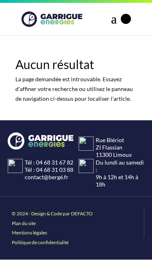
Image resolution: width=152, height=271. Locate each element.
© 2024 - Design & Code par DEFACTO (52, 213)
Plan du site (24, 223)
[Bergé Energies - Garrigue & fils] (51, 19)
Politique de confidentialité (40, 242)
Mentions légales (29, 233)
